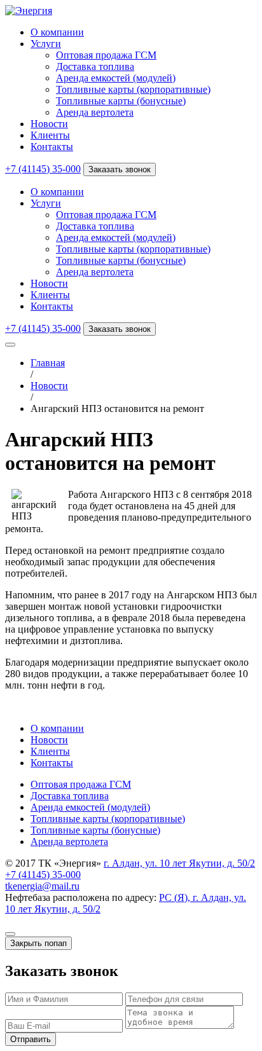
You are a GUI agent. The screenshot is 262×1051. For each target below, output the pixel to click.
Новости (49, 123)
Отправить (30, 1039)
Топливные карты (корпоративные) (133, 89)
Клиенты (50, 135)
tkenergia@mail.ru (42, 886)
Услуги (46, 43)
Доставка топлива (95, 66)
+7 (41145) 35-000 (43, 168)
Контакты (52, 146)
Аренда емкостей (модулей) (116, 77)
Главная (48, 362)
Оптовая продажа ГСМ (106, 55)
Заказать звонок (119, 169)
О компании (57, 32)
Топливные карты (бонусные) (121, 100)
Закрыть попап (38, 943)
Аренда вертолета (95, 112)
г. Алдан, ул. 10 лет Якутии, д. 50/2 (179, 863)
